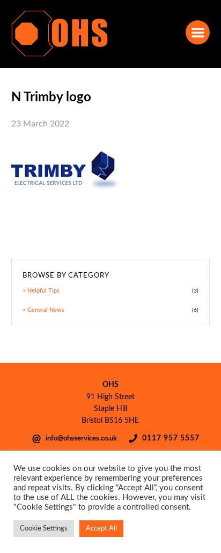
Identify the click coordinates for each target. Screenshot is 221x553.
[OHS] (59, 55)
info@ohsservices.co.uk (81, 438)
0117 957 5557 (171, 438)
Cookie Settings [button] (44, 528)
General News (45, 310)
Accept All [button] (101, 528)
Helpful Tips (43, 291)
